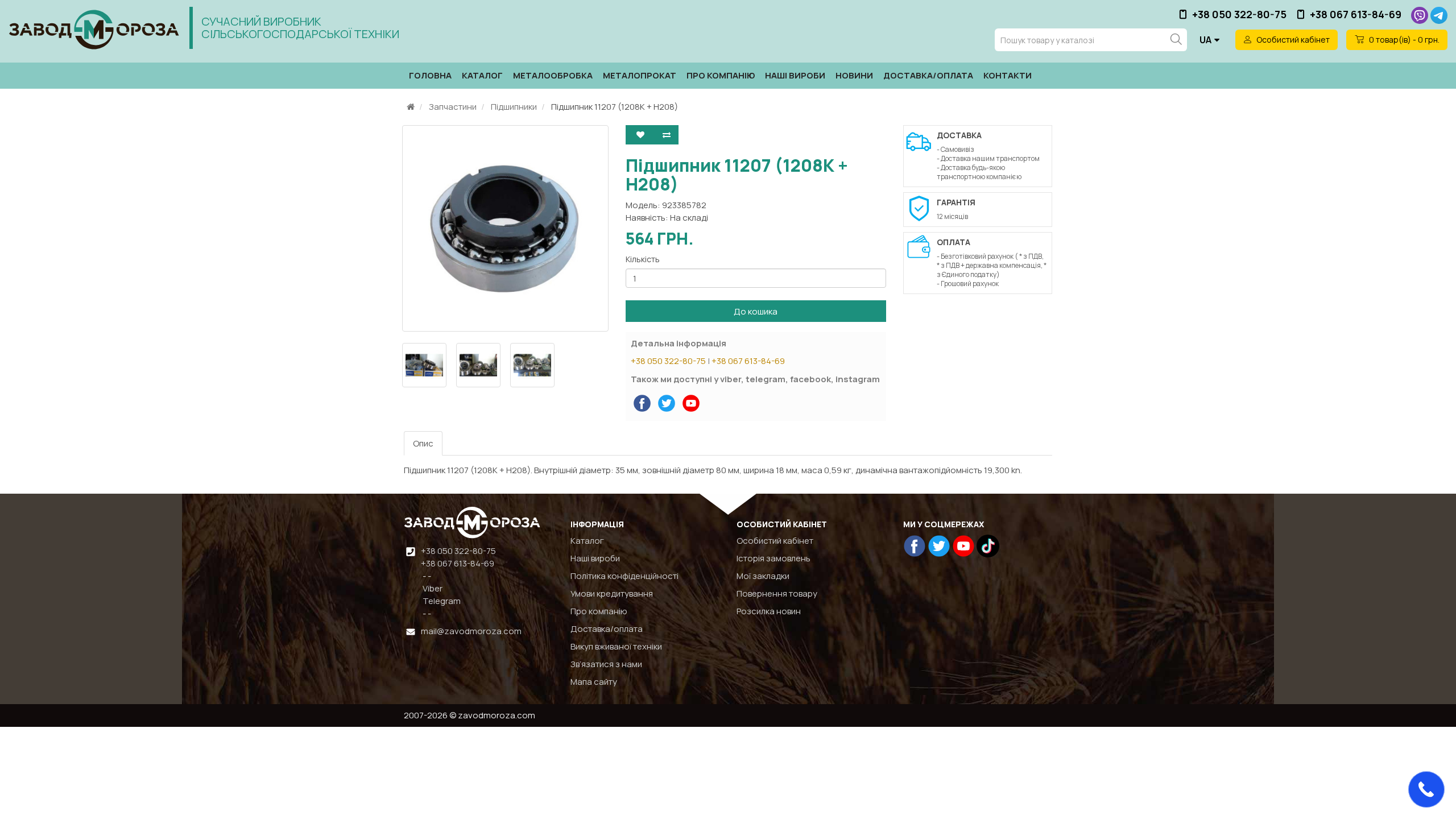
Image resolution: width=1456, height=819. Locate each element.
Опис (423, 443)
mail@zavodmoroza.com (471, 631)
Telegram (441, 601)
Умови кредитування (611, 593)
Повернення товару (777, 593)
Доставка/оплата (928, 75)
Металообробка (553, 75)
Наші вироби (795, 75)
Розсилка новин (769, 611)
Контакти (1007, 75)
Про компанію (720, 75)
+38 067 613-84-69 (1355, 14)
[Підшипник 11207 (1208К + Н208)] (505, 228)
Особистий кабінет (775, 541)
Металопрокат (639, 75)
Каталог (482, 75)
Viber (431, 588)
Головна (430, 75)
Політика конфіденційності (624, 576)
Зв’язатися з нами (606, 664)
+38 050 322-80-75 (1239, 14)
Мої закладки (763, 576)
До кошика (755, 311)
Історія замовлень (773, 558)
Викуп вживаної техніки (616, 646)
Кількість (643, 259)
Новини (854, 75)
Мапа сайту (593, 682)
